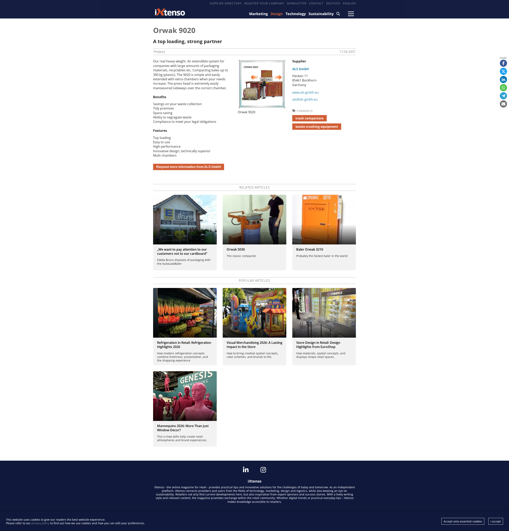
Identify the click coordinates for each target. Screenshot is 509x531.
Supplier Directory (226, 3)
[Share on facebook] (503, 63)
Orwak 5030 (236, 249)
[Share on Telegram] (503, 95)
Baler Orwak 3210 (309, 249)
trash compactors (309, 118)
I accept (496, 521)
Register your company (264, 3)
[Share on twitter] (503, 71)
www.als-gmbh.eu (305, 92)
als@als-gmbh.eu (305, 99)
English (349, 3)
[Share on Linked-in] (503, 79)
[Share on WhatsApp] (503, 87)
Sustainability (321, 14)
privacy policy (40, 523)
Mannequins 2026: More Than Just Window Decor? (183, 428)
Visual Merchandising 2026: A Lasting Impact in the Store (254, 344)
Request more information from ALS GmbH (188, 167)
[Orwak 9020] (262, 107)
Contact (316, 3)
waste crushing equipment (316, 126)
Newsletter (296, 3)
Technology (296, 14)
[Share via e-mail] (503, 104)
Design (277, 14)
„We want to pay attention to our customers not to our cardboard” (182, 251)
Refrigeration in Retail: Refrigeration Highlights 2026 (184, 344)
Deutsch (333, 3)
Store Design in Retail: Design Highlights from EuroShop (318, 344)
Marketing (258, 14)
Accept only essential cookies (463, 521)
